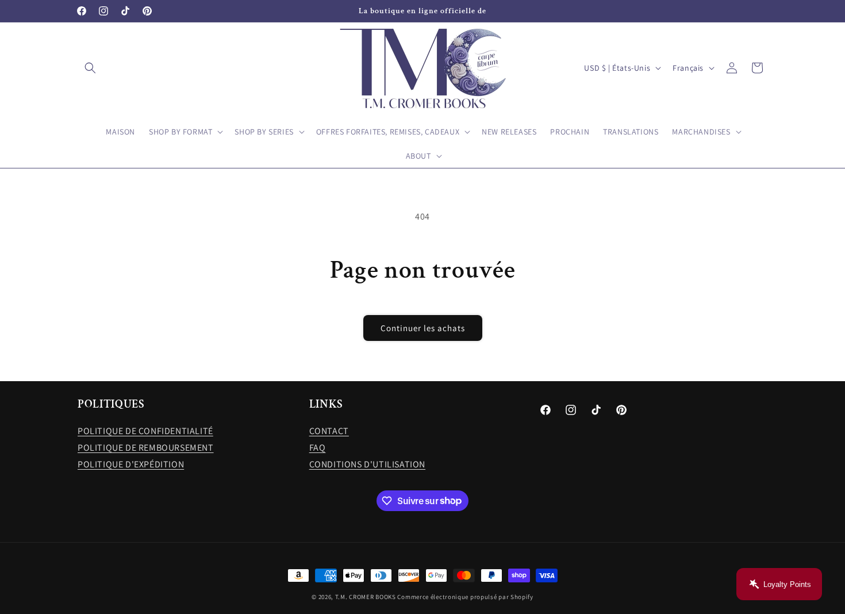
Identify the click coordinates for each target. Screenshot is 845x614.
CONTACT (329, 431)
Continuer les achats (423, 328)
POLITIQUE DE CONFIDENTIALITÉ (145, 431)
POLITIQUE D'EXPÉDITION (131, 464)
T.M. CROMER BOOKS (365, 597)
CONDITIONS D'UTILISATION (367, 464)
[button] (90, 67)
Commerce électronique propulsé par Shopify (465, 597)
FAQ (317, 448)
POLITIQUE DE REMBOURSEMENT (146, 448)
